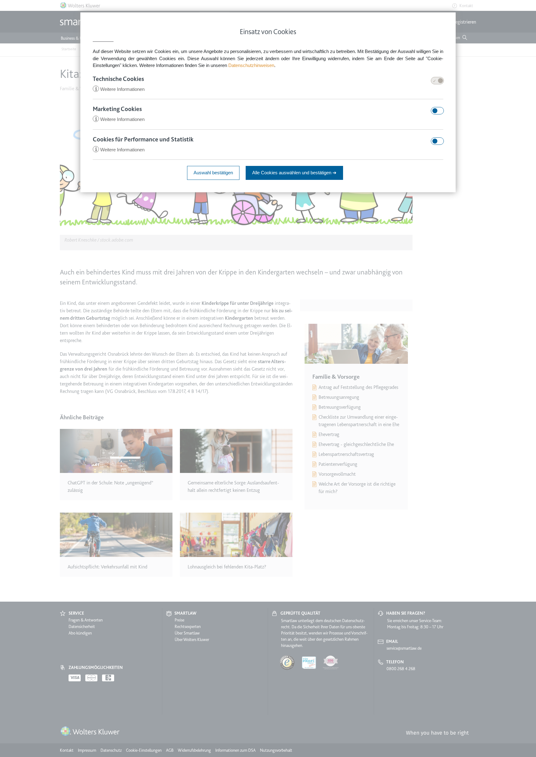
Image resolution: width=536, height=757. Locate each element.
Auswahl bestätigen (213, 172)
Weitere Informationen (120, 89)
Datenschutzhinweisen (251, 65)
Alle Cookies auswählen (294, 172)
